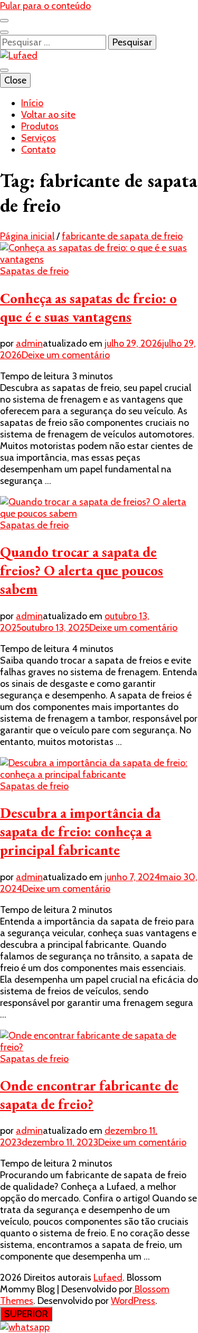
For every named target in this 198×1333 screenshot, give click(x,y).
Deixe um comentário (66, 355)
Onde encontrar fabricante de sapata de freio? (89, 1094)
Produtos (40, 126)
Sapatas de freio (34, 271)
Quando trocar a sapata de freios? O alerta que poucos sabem (81, 570)
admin (29, 343)
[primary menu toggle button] (4, 70)
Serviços (38, 138)
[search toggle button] (4, 32)
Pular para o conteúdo (45, 6)
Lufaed (107, 1277)
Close (15, 80)
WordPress (133, 1301)
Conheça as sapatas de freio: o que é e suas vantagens (88, 307)
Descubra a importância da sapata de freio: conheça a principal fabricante (80, 831)
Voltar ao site (48, 114)
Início (32, 103)
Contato (38, 149)
